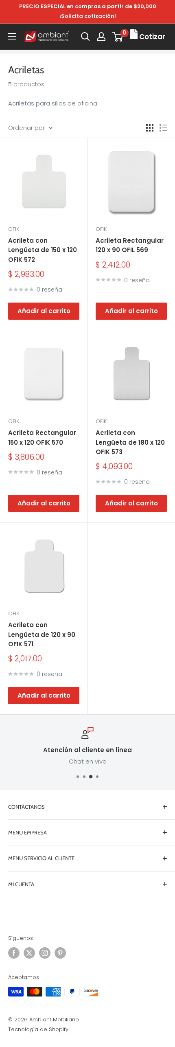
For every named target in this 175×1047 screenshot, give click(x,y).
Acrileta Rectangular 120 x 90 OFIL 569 (130, 245)
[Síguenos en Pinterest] (60, 953)
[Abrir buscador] (85, 36)
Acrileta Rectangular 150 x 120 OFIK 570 (42, 437)
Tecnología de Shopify (38, 1029)
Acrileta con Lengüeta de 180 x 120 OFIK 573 (130, 442)
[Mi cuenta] (101, 36)
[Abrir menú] (12, 36)
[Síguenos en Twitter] (29, 953)
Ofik (13, 229)
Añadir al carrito (44, 311)
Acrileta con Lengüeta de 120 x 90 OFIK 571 (41, 634)
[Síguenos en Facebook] (14, 953)
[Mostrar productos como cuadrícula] (149, 128)
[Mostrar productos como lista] (163, 128)
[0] (118, 37)
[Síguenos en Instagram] (44, 953)
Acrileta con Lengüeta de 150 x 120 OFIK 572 (42, 250)
